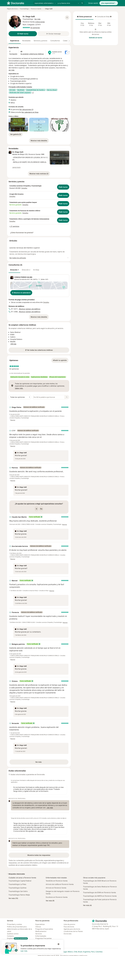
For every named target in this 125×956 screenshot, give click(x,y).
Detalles (24, 188)
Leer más (24, 951)
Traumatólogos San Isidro (18, 891)
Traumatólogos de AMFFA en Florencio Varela (100, 896)
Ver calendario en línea (29, 112)
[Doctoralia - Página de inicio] (19, 3)
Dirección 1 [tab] (14, 270)
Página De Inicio (12, 9)
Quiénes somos (13, 934)
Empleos (17, 938)
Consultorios (55, 41)
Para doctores (69, 927)
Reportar (12, 420)
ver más (11, 70)
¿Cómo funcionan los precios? (21, 232)
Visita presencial (84, 17)
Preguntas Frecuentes (43, 938)
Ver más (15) (13, 898)
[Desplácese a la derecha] (69, 40)
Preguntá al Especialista (44, 929)
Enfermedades (40, 936)
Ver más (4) (87, 905)
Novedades (26, 41)
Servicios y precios (40, 41)
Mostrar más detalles (40, 141)
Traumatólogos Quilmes (17, 888)
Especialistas (40, 924)
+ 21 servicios (14, 226)
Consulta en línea (102, 17)
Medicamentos (40, 931)
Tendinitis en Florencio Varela (56, 881)
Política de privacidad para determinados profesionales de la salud (19, 929)
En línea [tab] (36, 270)
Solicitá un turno (95, 38)
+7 (33, 93)
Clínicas (38, 927)
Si (36, 509)
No (41, 509)
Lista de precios (69, 924)
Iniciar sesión (93, 3)
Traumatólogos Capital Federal (20, 881)
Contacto (10, 936)
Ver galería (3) (15, 134)
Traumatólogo (24, 9)
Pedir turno (63, 187)
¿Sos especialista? (108, 3)
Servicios (38, 934)
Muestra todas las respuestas (38, 855)
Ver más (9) (50, 900)
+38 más (13, 344)
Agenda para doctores (72, 929)
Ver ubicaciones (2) (26, 109)
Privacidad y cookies (14, 924)
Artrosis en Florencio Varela (56, 888)
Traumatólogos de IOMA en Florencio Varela (99, 892)
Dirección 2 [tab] (26, 270)
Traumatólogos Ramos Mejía (19, 895)
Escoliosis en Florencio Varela (56, 897)
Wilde (43, 279)
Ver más (45, 762)
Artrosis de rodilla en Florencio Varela (60, 884)
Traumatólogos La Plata (17, 884)
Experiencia (14, 41)
